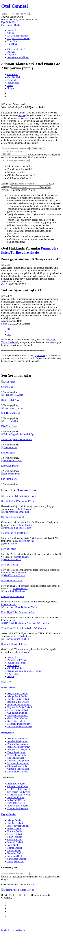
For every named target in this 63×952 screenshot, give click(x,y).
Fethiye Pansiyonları (17, 755)
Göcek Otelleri (14, 839)
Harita (10, 85)
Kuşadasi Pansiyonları (18, 760)
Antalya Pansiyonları (17, 741)
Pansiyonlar (7, 732)
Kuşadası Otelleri (15, 853)
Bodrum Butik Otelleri (18, 701)
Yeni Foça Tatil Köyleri (18, 789)
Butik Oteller (8, 687)
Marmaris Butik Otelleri (18, 723)
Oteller (10, 33)
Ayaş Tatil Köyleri (16, 783)
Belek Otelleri (14, 828)
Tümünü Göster (27, 490)
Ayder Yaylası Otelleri (18, 825)
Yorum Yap (37, 148)
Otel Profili (12, 74)
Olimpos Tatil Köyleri (17, 786)
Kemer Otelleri (14, 847)
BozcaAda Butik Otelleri (19, 704)
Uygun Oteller (8, 814)
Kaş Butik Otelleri (16, 721)
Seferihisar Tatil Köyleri (18, 792)
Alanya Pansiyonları (17, 738)
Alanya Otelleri (14, 820)
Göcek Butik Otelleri (17, 718)
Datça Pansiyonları (16, 752)
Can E (4, 284)
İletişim (10, 88)
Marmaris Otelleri (15, 856)
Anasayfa (12, 30)
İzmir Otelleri (13, 845)
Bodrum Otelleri (15, 831)
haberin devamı (23, 509)
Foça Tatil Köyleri (16, 803)
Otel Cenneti (14, 6)
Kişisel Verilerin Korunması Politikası (25, 671)
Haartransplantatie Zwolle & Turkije (25, 944)
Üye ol (15, 22)
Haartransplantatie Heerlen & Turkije (26, 933)
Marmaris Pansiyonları (18, 763)
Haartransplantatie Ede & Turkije (24, 949)
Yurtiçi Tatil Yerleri (16, 662)
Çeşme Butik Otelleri (17, 710)
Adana (21, 115)
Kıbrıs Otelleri (14, 850)
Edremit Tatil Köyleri (17, 808)
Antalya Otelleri (15, 823)
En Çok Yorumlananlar (18, 38)
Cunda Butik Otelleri (17, 712)
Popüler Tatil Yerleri (17, 660)
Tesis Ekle (12, 41)
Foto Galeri (12, 80)
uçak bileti (40, 355)
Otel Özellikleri (14, 77)
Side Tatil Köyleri (15, 797)
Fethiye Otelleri (14, 836)
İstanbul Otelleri (15, 842)
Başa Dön (6, 681)
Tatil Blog (12, 44)
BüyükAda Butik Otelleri (19, 707)
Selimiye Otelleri (15, 861)
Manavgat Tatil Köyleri (18, 794)
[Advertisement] (24, 924)
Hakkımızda (13, 665)
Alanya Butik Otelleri (17, 696)
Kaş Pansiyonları (15, 758)
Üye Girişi (6, 22)
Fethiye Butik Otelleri (17, 715)
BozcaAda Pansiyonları (18, 747)
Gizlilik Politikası (15, 668)
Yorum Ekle (13, 82)
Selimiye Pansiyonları (17, 771)
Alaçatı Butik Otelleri (17, 693)
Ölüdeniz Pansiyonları (18, 769)
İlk (8, 329)
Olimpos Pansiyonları (17, 766)
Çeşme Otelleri (14, 834)
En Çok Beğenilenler (17, 35)
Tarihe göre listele (24, 252)
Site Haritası (13, 673)
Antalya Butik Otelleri (18, 699)
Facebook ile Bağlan (11, 25)
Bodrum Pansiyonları (17, 744)
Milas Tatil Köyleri (16, 800)
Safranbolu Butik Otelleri (19, 726)
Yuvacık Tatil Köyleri (17, 805)
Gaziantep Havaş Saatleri (13, 930)
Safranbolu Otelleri (16, 858)
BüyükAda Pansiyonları (19, 749)
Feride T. (5, 323)
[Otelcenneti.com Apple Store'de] (17, 889)
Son (9, 334)
